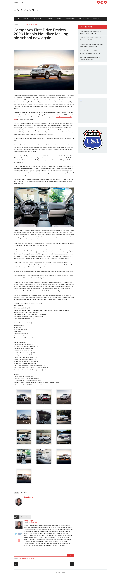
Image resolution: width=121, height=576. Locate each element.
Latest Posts (23, 492)
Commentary (36, 19)
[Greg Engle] (18, 507)
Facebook (98, 2)
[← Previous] (16, 564)
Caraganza (27, 10)
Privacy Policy (84, 19)
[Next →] (72, 564)
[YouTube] (19, 541)
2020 (20, 558)
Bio (17, 517)
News (59, 19)
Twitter (101, 2)
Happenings (49, 19)
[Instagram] (21, 535)
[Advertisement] (83, 10)
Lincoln (24, 558)
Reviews (96, 19)
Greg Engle (34, 24)
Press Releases (70, 19)
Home (17, 19)
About (25, 19)
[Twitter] (72, 497)
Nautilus (31, 558)
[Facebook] (19, 535)
